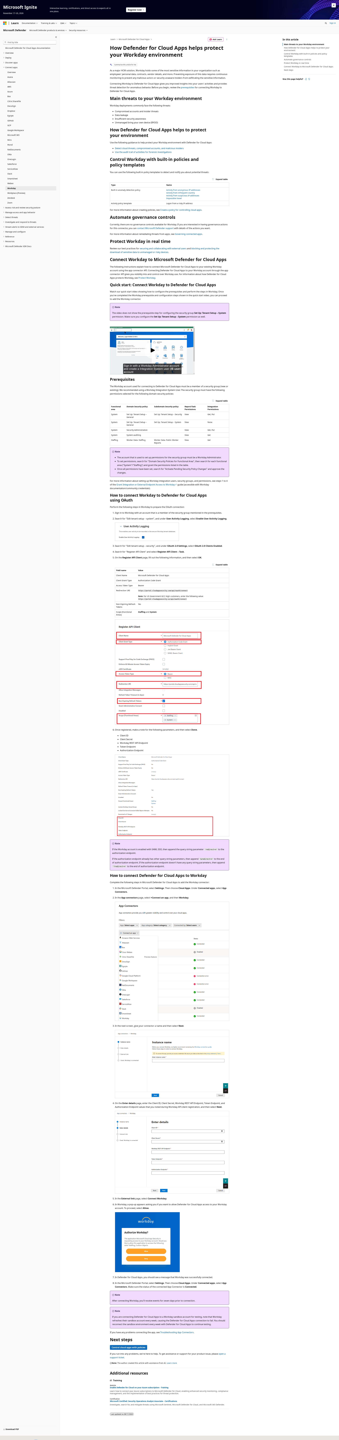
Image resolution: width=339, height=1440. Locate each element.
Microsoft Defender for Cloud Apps (134, 39)
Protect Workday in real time (296, 63)
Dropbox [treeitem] (11, 111)
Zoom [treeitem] (9, 202)
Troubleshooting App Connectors (177, 1332)
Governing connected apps (188, 234)
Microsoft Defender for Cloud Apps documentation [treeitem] (27, 48)
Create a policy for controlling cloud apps (181, 209)
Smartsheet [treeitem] (12, 178)
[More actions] (226, 39)
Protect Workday (146, 277)
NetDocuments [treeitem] (14, 149)
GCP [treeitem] (9, 125)
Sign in (333, 23)
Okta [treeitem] (9, 154)
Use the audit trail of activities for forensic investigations (143, 152)
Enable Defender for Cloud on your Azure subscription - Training (139, 1387)
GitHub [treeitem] (10, 120)
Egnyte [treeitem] (10, 115)
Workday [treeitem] (11, 188)
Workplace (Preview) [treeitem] (16, 193)
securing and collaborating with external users (163, 248)
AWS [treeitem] (9, 86)
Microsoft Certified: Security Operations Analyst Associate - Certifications (143, 1401)
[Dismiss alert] (334, 5)
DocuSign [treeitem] (11, 106)
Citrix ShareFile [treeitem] (14, 101)
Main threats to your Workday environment (304, 44)
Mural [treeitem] (10, 144)
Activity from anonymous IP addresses (183, 190)
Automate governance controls (297, 59)
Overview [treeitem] (11, 72)
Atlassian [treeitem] (11, 82)
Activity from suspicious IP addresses (182, 195)
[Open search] (326, 23)
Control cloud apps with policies (128, 1347)
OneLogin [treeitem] (11, 159)
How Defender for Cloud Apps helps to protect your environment (306, 48)
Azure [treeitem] (10, 91)
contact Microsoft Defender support (155, 228)
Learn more (172, 1363)
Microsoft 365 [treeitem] (13, 135)
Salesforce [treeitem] (12, 164)
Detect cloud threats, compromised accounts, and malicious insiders (149, 148)
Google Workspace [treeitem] (15, 130)
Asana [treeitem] (10, 77)
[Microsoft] (5, 23)
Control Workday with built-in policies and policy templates (305, 54)
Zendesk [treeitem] (11, 198)
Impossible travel (174, 198)
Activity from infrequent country (180, 193)
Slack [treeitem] (9, 173)
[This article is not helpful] (309, 79)
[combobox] (29, 42)
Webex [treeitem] (10, 183)
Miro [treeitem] (9, 140)
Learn (112, 39)
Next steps (288, 70)
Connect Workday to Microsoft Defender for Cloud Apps (308, 66)
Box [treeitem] (9, 96)
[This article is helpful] (305, 79)
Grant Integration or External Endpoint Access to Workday (145, 484)
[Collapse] (56, 37)
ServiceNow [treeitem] (12, 169)
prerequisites (187, 87)
